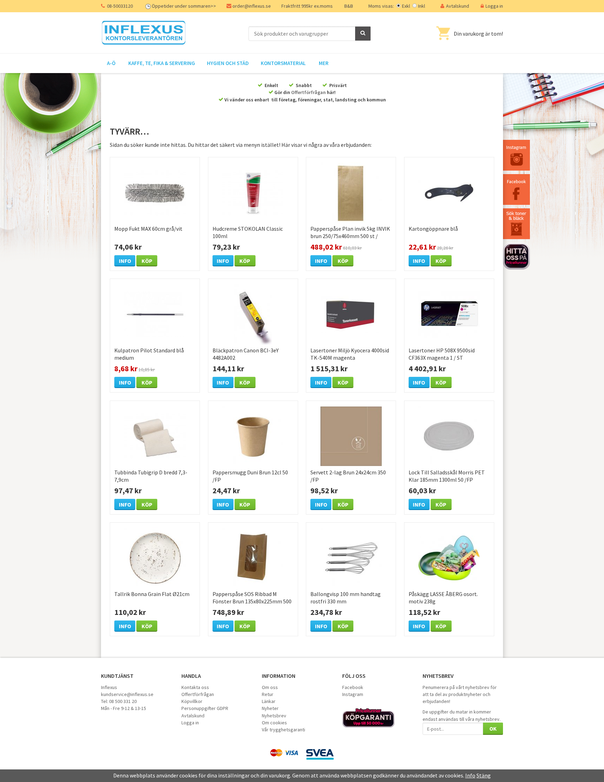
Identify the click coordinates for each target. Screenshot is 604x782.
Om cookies (274, 722)
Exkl (406, 6)
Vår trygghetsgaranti (283, 729)
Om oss (270, 687)
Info (125, 260)
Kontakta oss (195, 687)
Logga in (494, 6)
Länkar (268, 701)
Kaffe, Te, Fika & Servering (161, 63)
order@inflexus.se (251, 6)
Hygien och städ (228, 63)
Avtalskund (457, 6)
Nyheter (270, 708)
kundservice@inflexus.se (127, 694)
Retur (267, 694)
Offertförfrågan (308, 92)
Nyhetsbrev (274, 715)
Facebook (352, 687)
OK (493, 728)
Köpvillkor (191, 701)
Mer (324, 63)
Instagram (352, 694)
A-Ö (111, 63)
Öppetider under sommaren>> (184, 6)
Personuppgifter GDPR (204, 708)
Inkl (421, 6)
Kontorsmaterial (283, 63)
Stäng (483, 775)
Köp (147, 260)
